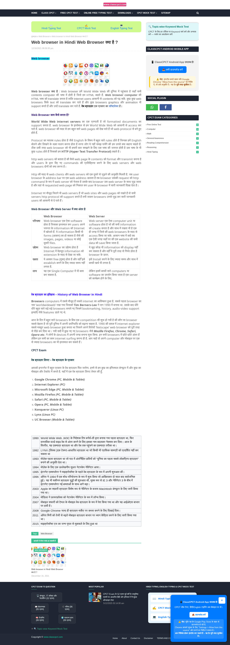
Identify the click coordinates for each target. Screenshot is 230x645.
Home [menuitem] (34, 13)
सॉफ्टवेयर (113, 106)
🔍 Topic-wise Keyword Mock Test (50, 628)
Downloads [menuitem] (124, 13)
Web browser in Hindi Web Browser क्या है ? (47, 571)
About (124, 638)
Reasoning (172, 147)
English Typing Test (121, 28)
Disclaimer (148, 638)
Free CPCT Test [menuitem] (69, 13)
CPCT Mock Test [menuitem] (146, 13)
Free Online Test (172, 125)
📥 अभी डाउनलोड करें (172, 69)
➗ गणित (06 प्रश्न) (67, 608)
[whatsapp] (152, 107)
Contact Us (135, 638)
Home (115, 638)
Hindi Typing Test (51, 28)
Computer (172, 129)
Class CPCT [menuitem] (47, 13)
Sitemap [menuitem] (165, 13)
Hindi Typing (172, 152)
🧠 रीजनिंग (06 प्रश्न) (40, 619)
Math (172, 134)
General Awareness (172, 138)
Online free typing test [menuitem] (98, 13)
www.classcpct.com (53, 637)
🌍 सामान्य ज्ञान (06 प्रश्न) (67, 619)
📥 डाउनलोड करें (199, 615)
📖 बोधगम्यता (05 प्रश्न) (40, 608)
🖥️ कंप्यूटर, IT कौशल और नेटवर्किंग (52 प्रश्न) (47, 597)
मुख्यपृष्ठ (34, 36)
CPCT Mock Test (86, 28)
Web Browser (44, 36)
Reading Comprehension (172, 143)
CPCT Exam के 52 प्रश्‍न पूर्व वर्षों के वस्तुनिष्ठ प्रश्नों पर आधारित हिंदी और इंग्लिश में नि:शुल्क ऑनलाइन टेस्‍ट (120, 597)
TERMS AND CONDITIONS (168, 638)
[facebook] (166, 107)
